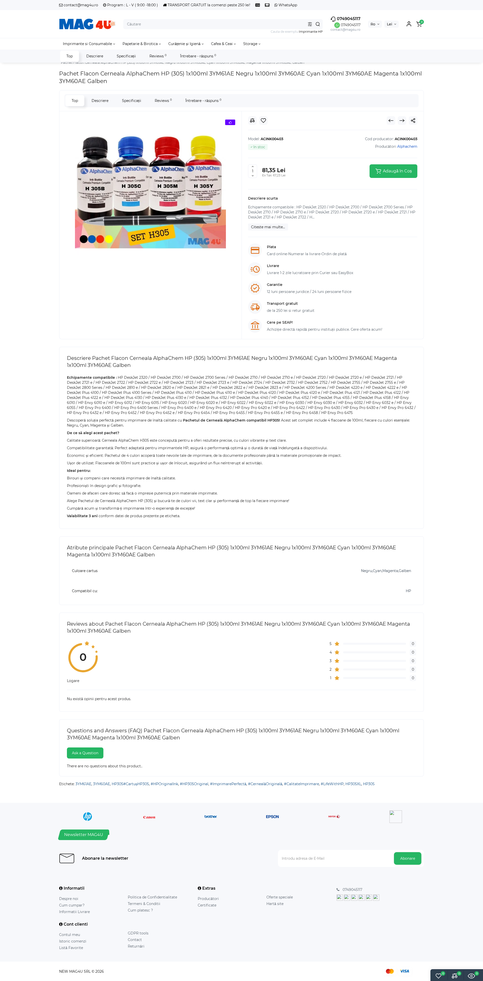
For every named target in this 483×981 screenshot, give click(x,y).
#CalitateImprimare (301, 784)
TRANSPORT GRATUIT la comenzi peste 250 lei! (208, 5)
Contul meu (69, 934)
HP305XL (353, 784)
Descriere (94, 56)
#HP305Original (194, 784)
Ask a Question (85, 753)
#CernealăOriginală (265, 784)
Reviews (158, 56)
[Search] (318, 24)
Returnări (136, 946)
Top (69, 56)
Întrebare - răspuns (198, 56)
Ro (373, 24)
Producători (208, 898)
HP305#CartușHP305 (130, 784)
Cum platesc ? (140, 910)
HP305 (369, 784)
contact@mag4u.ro (80, 5)
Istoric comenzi (72, 941)
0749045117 (348, 18)
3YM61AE (83, 784)
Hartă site (275, 903)
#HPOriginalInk (164, 784)
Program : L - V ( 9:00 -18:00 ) (132, 5)
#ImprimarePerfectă (228, 784)
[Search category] (310, 24)
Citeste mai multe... (268, 227)
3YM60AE (101, 784)
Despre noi (68, 898)
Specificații (126, 56)
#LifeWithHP (332, 784)
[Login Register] (409, 24)
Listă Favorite (71, 948)
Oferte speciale (279, 897)
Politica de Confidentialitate (152, 897)
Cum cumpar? (72, 905)
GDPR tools (138, 933)
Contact (135, 939)
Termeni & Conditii (144, 903)
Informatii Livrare (74, 912)
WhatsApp (287, 5)
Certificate (207, 905)
